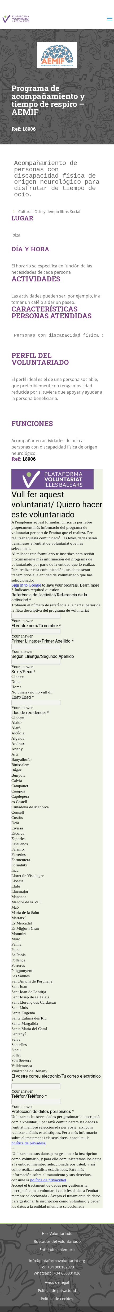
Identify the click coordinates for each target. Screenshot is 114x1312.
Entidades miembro (57, 1249)
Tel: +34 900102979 (57, 1266)
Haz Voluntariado (57, 1233)
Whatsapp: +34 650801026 (57, 1273)
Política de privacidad (57, 1290)
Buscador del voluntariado (57, 1241)
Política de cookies (57, 1298)
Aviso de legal (57, 1282)
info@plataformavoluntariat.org (57, 1260)
